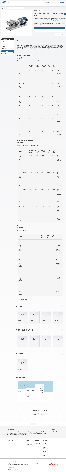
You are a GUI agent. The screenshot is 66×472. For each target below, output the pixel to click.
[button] (40, 41)
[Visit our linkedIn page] (13, 440)
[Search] (44, 2)
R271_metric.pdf (59, 134)
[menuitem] (4, 5)
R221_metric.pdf (59, 121)
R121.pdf (58, 90)
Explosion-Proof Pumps (29, 445)
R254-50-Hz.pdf (58, 283)
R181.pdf (58, 105)
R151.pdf (58, 98)
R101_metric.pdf (59, 86)
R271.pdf (58, 131)
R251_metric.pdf (59, 127)
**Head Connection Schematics (22, 299)
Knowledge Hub (37, 443)
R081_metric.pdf (59, 79)
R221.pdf (58, 118)
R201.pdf (58, 111)
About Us (36, 444)
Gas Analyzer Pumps (28, 443)
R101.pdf (58, 83)
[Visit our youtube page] (15, 440)
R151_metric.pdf (59, 101)
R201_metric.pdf (59, 114)
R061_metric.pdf (59, 73)
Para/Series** (19, 58)
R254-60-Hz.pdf (58, 269)
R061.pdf (58, 70)
